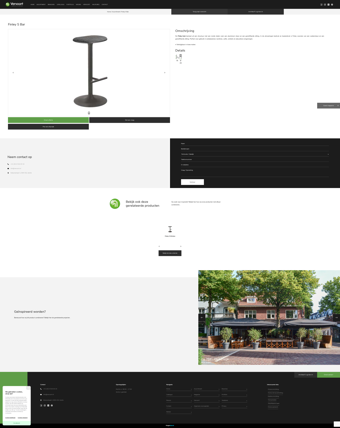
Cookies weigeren (23, 417)
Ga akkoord (16, 423)
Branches (51, 4)
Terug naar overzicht (199, 12)
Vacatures (95, 4)
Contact (105, 4)
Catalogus (60, 4)
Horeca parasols (273, 407)
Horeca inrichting (273, 389)
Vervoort (86, 4)
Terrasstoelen (272, 400)
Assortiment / (116, 12)
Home (32, 4)
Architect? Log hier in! (255, 12)
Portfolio (70, 4)
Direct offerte (48, 120)
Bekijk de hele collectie (170, 253)
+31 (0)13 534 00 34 (17, 164)
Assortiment (41, 4)
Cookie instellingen (10, 417)
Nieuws (78, 4)
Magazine (197, 395)
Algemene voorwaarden (201, 406)
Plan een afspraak (48, 127)
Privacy (224, 406)
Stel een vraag (129, 120)
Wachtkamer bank (273, 403)
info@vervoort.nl (16, 168)
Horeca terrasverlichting (275, 393)
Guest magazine (328, 106)
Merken (168, 412)
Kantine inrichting (273, 396)
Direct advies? (328, 375)
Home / (109, 12)
